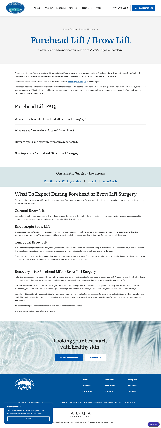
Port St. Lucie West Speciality (62, 181)
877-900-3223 (120, 8)
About (37, 8)
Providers (49, 8)
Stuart (92, 181)
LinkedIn (132, 391)
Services (72, 8)
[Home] (24, 384)
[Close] (50, 405)
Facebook (132, 385)
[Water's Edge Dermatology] (15, 8)
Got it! (28, 419)
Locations (61, 8)
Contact (109, 391)
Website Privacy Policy (34, 413)
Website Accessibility (93, 402)
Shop (98, 8)
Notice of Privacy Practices (71, 402)
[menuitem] (38, 8)
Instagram (132, 379)
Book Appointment (144, 8)
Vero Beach (110, 181)
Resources (86, 8)
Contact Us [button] (95, 357)
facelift (70, 82)
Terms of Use (129, 402)
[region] (28, 413)
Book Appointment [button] (69, 357)
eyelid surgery (80, 82)
